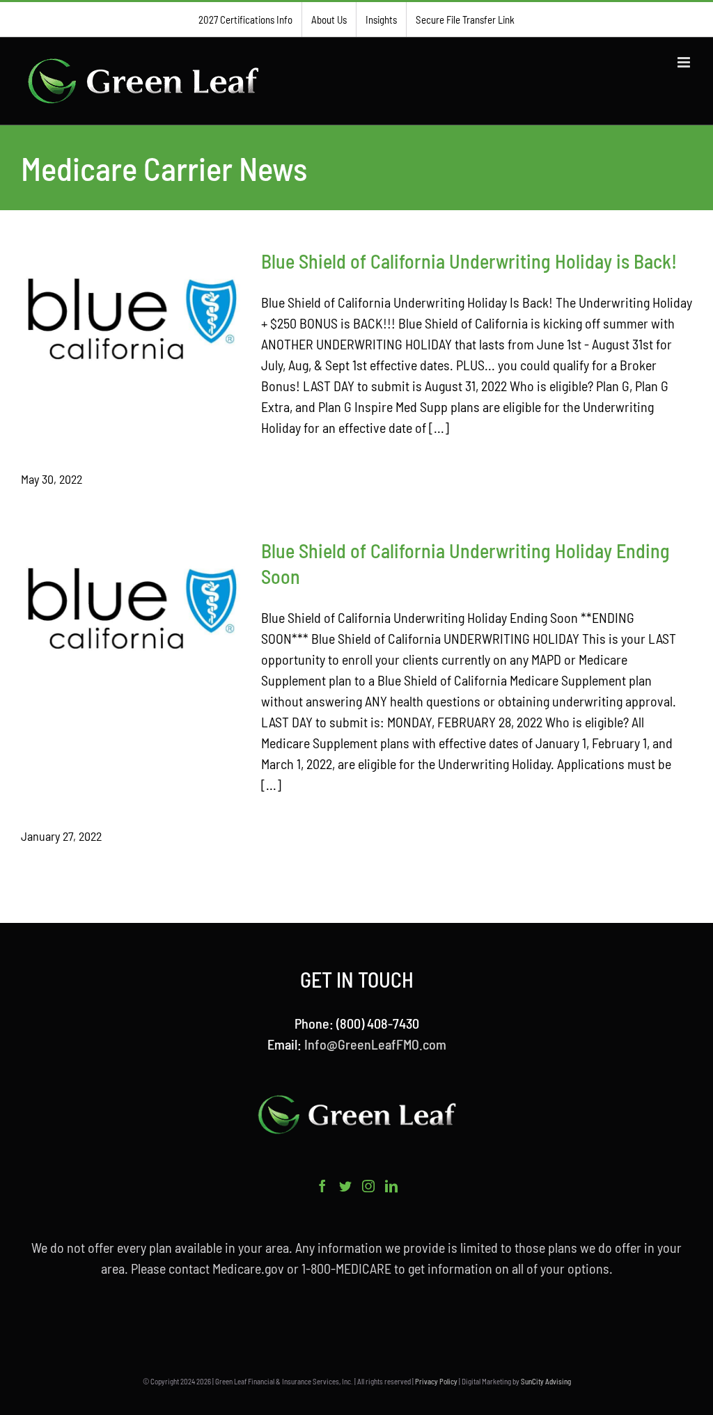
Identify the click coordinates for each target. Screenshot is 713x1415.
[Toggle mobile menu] (684, 62)
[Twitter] (345, 1186)
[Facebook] (322, 1186)
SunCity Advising (546, 1381)
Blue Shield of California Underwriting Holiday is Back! (469, 261)
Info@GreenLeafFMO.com (375, 1044)
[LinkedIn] (391, 1186)
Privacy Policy (436, 1381)
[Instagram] (368, 1186)
